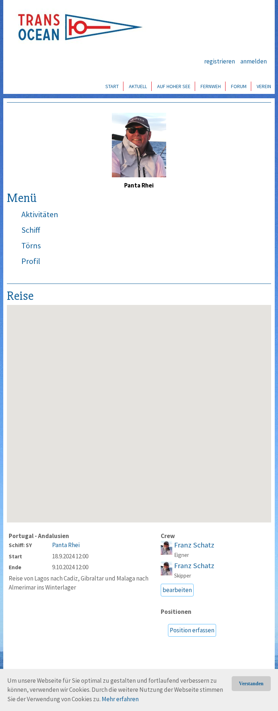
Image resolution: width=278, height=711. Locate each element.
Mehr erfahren (120, 699)
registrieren (219, 61)
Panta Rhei (66, 545)
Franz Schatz (194, 545)
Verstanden (251, 683)
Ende (15, 567)
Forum (239, 86)
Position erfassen (192, 630)
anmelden (253, 61)
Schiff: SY (20, 545)
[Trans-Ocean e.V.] (78, 27)
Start (112, 86)
